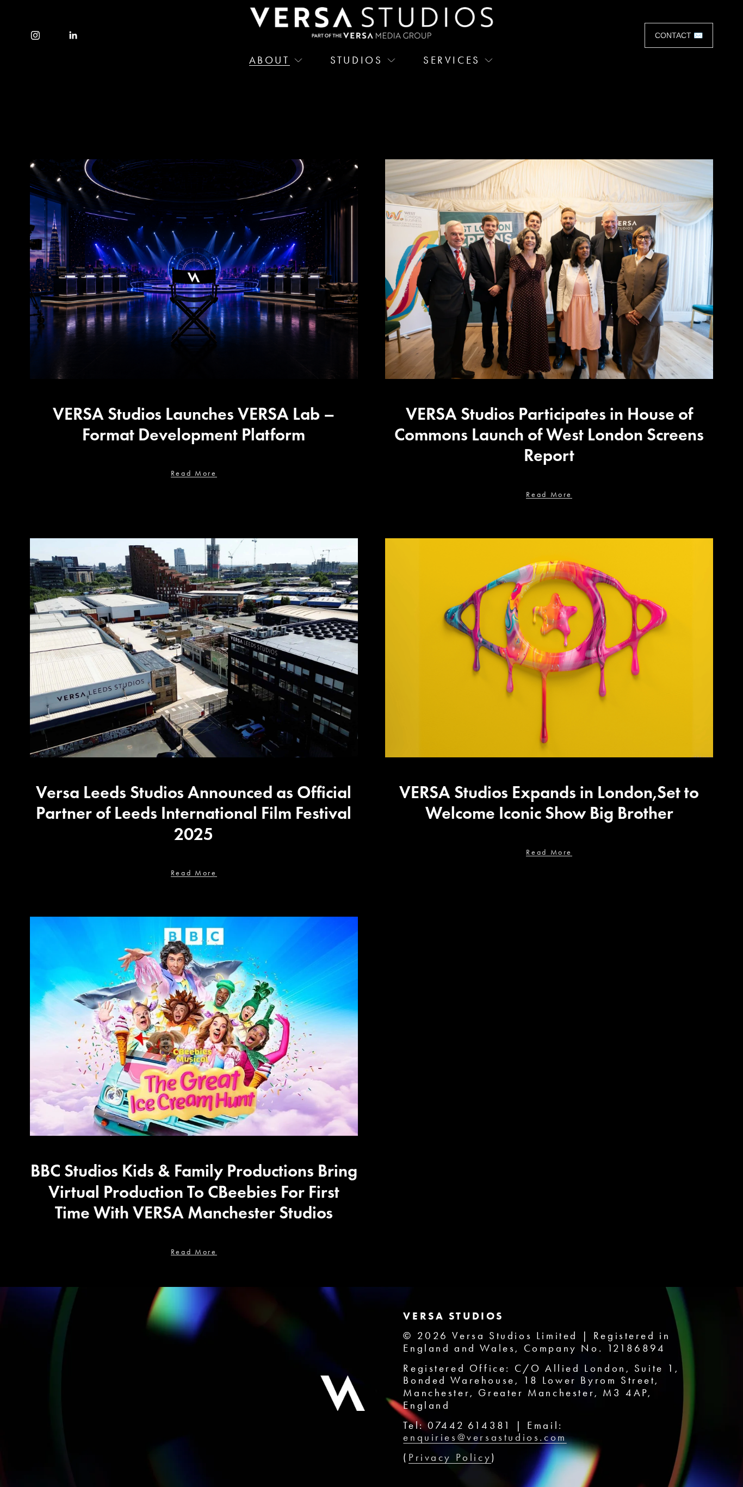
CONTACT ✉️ (679, 35)
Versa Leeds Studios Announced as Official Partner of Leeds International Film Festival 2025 (193, 813)
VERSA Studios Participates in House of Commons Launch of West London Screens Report (549, 434)
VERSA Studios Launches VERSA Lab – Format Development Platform (194, 424)
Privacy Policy (449, 1458)
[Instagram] (35, 35)
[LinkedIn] (72, 35)
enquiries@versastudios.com (484, 1438)
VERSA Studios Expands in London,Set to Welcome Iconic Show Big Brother (549, 802)
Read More (194, 473)
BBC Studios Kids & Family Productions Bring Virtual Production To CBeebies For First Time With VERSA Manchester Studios (193, 1191)
